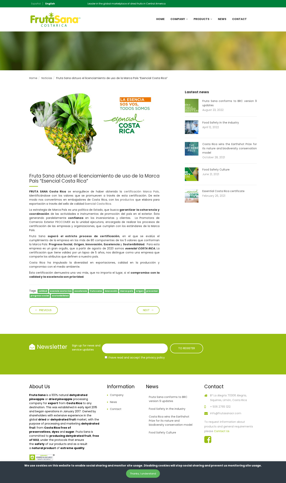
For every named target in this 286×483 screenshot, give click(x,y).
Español (36, 3)
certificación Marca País (141, 191)
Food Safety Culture (216, 169)
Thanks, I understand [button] (143, 473)
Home (160, 19)
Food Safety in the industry (220, 122)
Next (146, 310)
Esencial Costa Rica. (98, 204)
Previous (45, 310)
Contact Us (221, 431)
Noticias (46, 78)
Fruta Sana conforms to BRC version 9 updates (168, 399)
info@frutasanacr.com (225, 413)
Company (177, 19)
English (50, 3)
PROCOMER (62, 222)
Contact (239, 19)
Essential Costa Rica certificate (223, 191)
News (222, 19)
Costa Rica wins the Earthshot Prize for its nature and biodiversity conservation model (229, 148)
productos (127, 200)
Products (201, 19)
